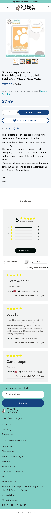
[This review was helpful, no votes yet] (37, 295)
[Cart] (48, 7)
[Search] (8, 7)
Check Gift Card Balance (14, 471)
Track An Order (9, 481)
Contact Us (7, 446)
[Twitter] (20, 504)
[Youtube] (12, 504)
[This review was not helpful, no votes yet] (42, 295)
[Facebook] (3, 504)
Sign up (23, 402)
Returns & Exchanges (12, 456)
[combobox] (37, 268)
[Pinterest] (25, 504)
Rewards (6, 461)
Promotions (7, 434)
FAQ (4, 476)
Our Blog (6, 429)
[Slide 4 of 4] (35, 61)
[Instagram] (7, 504)
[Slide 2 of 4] (22, 61)
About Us (7, 424)
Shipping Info (8, 451)
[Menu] (3, 7)
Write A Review (25, 251)
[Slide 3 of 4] (28, 61)
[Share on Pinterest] (17, 128)
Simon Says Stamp (28, 513)
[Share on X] (13, 128)
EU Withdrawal (10, 500)
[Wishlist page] (44, 7)
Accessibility (8, 495)
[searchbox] (14, 262)
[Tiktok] (16, 504)
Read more (31, 334)
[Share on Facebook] (9, 128)
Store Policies (9, 466)
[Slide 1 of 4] (16, 61)
